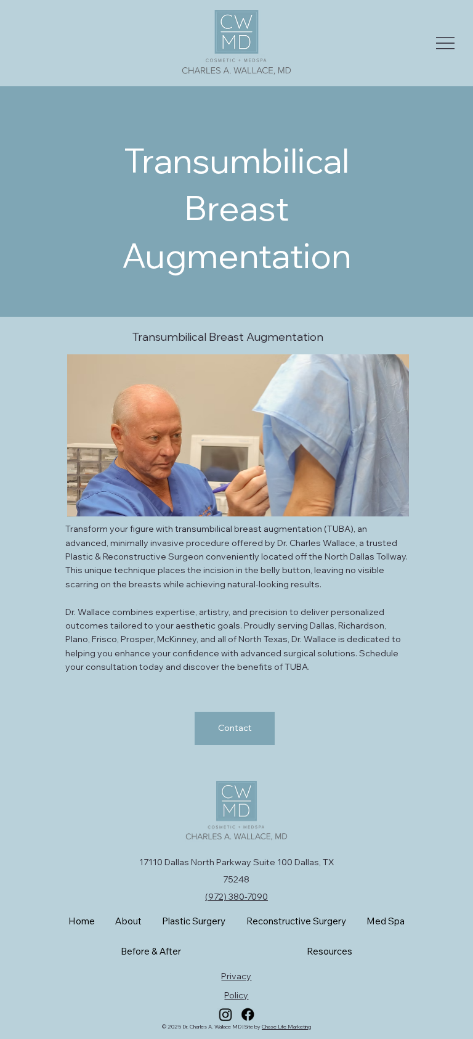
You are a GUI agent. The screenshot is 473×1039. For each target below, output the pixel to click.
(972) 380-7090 (236, 896)
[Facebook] (247, 1014)
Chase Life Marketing (286, 1026)
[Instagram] (225, 1014)
